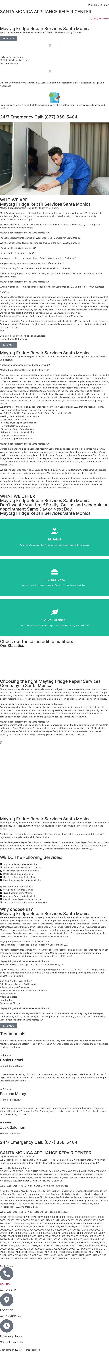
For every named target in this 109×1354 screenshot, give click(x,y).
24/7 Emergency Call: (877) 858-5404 (38, 117)
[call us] (6, 1273)
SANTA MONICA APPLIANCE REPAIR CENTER (45, 11)
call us (5, 1284)
